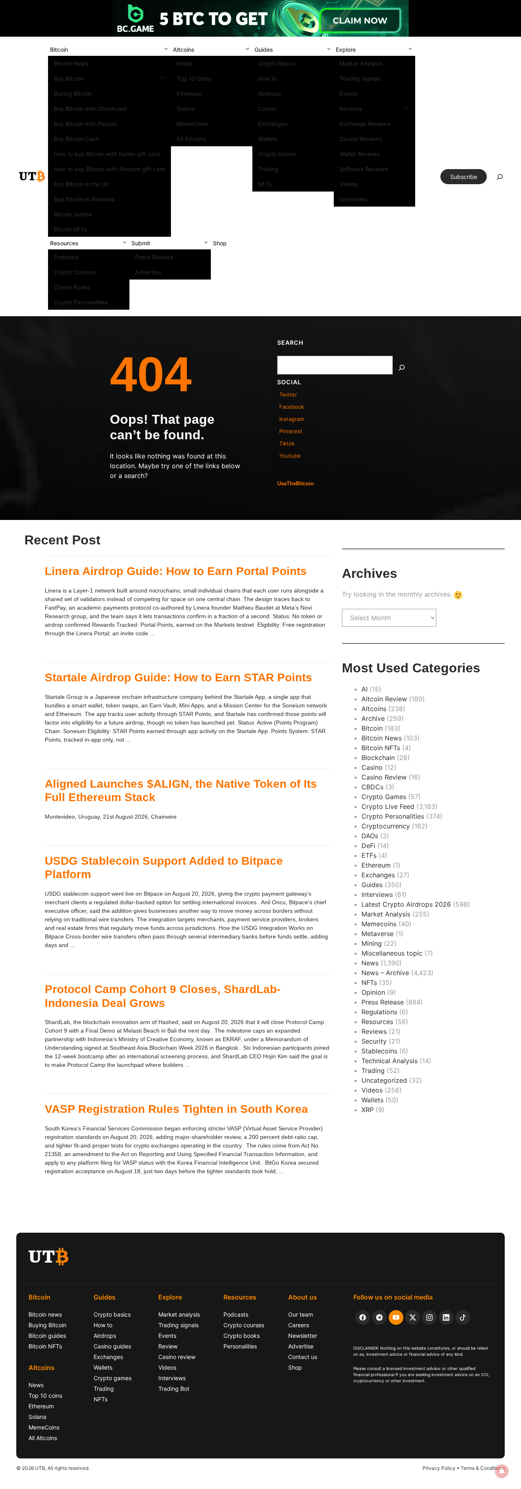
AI (364, 689)
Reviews (350, 108)
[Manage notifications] (501, 1471)
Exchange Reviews (364, 123)
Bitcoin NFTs (70, 229)
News (184, 63)
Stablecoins (379, 1051)
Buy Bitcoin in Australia (84, 199)
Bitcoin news (45, 1314)
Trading (268, 168)
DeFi (368, 845)
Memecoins (378, 924)
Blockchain (378, 757)
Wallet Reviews (359, 153)
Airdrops (269, 93)
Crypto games (112, 1377)
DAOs (369, 836)
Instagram (291, 419)
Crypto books (241, 1335)
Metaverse (377, 934)
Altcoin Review (384, 699)
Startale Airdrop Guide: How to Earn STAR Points (178, 677)
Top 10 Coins (194, 78)
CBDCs (372, 787)
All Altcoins (191, 138)
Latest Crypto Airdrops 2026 (406, 904)
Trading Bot (173, 1388)
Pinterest (290, 431)
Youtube (290, 455)
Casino (267, 108)
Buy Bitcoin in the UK (81, 184)
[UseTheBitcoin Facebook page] (362, 1317)
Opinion (373, 992)
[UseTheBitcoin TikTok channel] (462, 1317)
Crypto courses (243, 1325)
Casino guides (112, 1346)
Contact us (302, 1356)
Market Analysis (361, 63)
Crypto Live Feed (387, 806)
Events (348, 93)
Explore (346, 49)
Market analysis (179, 1314)
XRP (367, 1110)
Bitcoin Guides (73, 214)
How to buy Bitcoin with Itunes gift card (107, 153)
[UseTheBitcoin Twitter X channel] (412, 1317)
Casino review (176, 1356)
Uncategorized (384, 1080)
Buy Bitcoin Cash (76, 138)
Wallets (268, 138)
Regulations (379, 1012)
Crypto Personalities (81, 302)
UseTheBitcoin (295, 483)
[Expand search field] (500, 179)
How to (267, 78)
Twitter (288, 394)
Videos (348, 184)
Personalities (240, 1346)
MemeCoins (192, 123)
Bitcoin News (71, 63)
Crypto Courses (75, 272)
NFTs (265, 184)
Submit (140, 243)
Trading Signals (360, 78)
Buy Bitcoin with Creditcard (90, 108)
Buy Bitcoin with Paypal (85, 123)
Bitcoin (59, 49)
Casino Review (384, 777)
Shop (220, 243)
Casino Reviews (360, 138)
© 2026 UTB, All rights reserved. (53, 1468)
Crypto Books (72, 287)
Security (374, 1041)
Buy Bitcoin (68, 78)
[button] (166, 49)
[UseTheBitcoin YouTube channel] (396, 1317)
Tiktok (287, 443)
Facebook (291, 406)
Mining (371, 943)
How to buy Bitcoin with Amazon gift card (109, 168)
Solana (186, 108)
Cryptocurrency (385, 826)
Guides (263, 49)
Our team (300, 1314)
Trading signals (178, 1325)
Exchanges (273, 123)
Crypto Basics (277, 63)
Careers (298, 1325)
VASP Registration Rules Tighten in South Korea (176, 1109)
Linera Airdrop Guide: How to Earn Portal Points (176, 571)
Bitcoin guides (47, 1335)
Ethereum (189, 93)
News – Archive (385, 973)
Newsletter (302, 1335)
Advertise (148, 272)
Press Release (154, 256)
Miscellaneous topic (391, 953)
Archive (373, 718)
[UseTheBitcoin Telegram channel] (379, 1317)
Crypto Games (277, 153)
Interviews (353, 199)
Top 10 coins (45, 1395)
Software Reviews (363, 168)
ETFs (369, 855)
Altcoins (184, 49)
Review (167, 1346)
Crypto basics (112, 1314)
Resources (64, 243)
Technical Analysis (389, 1061)
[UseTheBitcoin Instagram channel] (429, 1317)
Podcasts (66, 256)
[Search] (402, 367)
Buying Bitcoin (73, 93)
